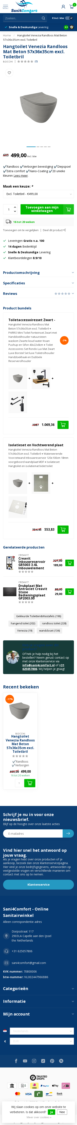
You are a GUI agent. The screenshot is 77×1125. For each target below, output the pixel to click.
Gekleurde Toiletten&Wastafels (38, 616)
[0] (71, 6)
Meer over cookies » (39, 1117)
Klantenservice (39, 884)
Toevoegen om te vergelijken (21, 230)
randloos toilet (54, 623)
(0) (36, 61)
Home (7, 35)
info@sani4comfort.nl (38, 665)
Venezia (24, 630)
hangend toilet (23, 623)
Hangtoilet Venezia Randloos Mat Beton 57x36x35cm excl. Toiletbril (20, 744)
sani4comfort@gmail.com (29, 963)
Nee (62, 1112)
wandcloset (49, 630)
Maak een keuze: (18, 186)
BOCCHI (8, 61)
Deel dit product (53, 230)
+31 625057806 (22, 951)
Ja (51, 1112)
